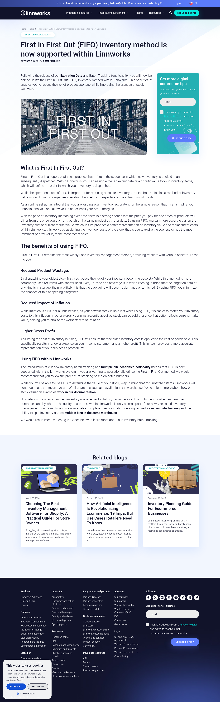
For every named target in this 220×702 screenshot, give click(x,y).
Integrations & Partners (112, 12)
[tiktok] (183, 597)
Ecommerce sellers (31, 658)
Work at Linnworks (124, 605)
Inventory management (33, 621)
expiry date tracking (165, 408)
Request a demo (186, 12)
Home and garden (61, 620)
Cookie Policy (121, 656)
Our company (121, 597)
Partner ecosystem (93, 601)
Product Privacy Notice (126, 648)
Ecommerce (93, 468)
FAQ (116, 616)
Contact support (91, 621)
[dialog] (27, 679)
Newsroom (57, 664)
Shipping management (32, 633)
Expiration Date (71, 75)
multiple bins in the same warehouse (90, 413)
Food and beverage (62, 612)
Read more (29, 680)
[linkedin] (162, 597)
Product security (91, 641)
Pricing (139, 12)
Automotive (58, 597)
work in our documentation (76, 392)
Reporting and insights (32, 641)
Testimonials (58, 660)
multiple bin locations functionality (126, 367)
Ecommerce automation (33, 645)
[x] (155, 597)
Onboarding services (94, 637)
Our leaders (120, 601)
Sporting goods (60, 624)
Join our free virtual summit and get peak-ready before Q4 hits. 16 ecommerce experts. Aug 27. (109, 3)
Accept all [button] (16, 686)
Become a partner (92, 605)
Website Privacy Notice (126, 644)
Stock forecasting (30, 637)
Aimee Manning (51, 61)
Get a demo (120, 624)
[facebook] (148, 597)
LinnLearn (88, 625)
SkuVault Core (28, 601)
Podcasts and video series (66, 645)
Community (89, 645)
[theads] (189, 597)
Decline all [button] (37, 686)
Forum (86, 662)
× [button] (48, 663)
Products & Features (77, 12)
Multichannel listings (31, 629)
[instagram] (169, 597)
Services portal (91, 609)
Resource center (60, 636)
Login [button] (177, 3)
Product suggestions (94, 670)
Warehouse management (34, 625)
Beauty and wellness (62, 616)
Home (23, 29)
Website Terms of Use (126, 652)
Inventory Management (38, 34)
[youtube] (176, 597)
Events (55, 668)
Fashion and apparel (62, 608)
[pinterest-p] (196, 597)
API (85, 658)
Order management (31, 617)
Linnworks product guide (96, 629)
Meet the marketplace (63, 672)
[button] (27, 694)
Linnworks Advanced (31, 597)
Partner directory (92, 597)
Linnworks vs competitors (65, 676)
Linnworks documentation (96, 633)
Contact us (120, 620)
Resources (155, 12)
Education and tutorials (64, 649)
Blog (32, 29)
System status (91, 666)
